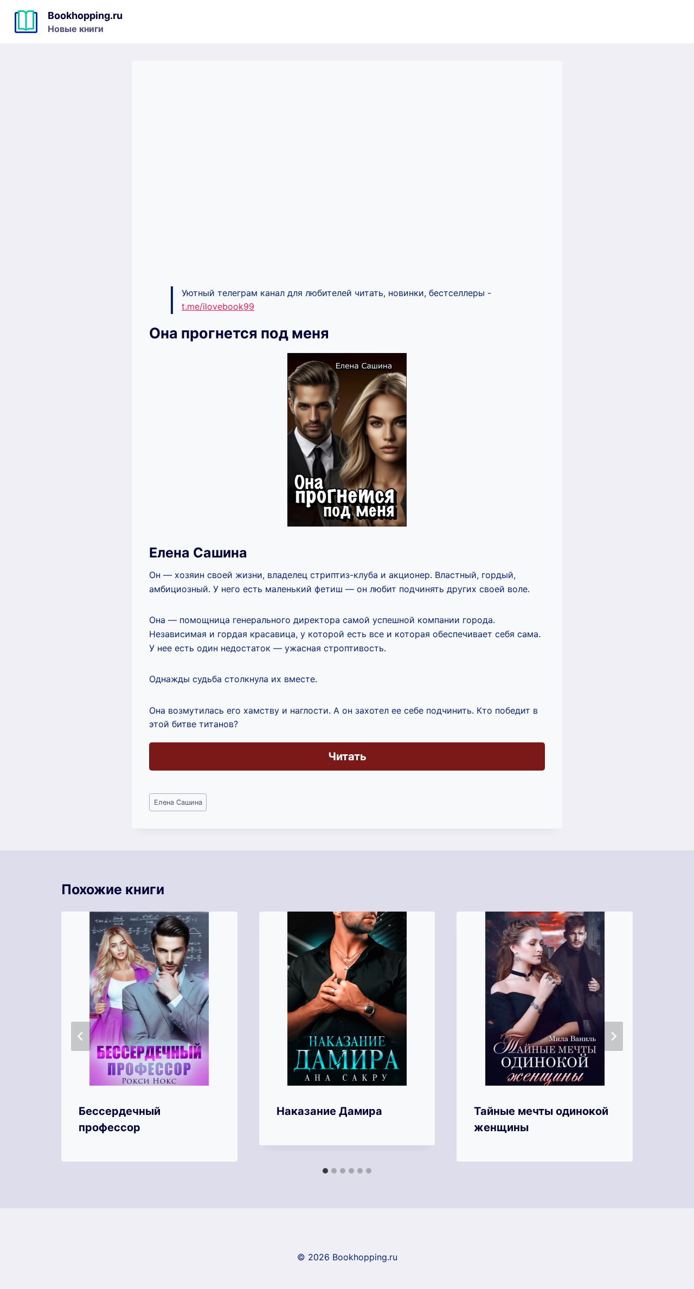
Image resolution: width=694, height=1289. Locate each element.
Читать (347, 756)
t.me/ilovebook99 (218, 306)
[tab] (325, 1170)
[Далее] (613, 1036)
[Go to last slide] (81, 1036)
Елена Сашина (178, 802)
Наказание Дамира (329, 1111)
